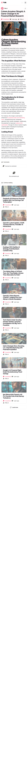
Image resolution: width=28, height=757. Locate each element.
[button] (25, 8)
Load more (15, 407)
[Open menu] (25, 2)
